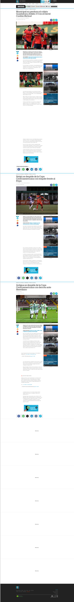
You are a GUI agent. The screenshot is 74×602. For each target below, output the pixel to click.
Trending (17, 591)
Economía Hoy (18, 590)
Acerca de (57, 590)
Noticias (22, 590)
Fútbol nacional (32, 9)
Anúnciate (57, 589)
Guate (25, 590)
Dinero (27, 590)
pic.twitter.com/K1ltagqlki (27, 384)
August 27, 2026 (32, 356)
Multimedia (24, 591)
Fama (29, 590)
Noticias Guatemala (20, 9)
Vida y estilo (20, 591)
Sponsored (28, 591)
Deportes (26, 9)
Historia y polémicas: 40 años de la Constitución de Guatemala (50, 101)
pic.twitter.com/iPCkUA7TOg (31, 354)
